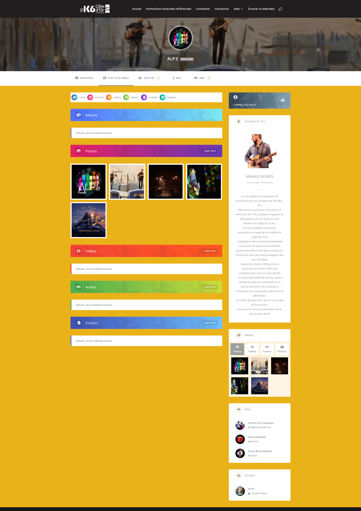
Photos (99, 97)
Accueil (136, 9)
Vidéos (117, 97)
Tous (82, 97)
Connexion (203, 9)
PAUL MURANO (257, 437)
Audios (135, 97)
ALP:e (251, 488)
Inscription (222, 9)
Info (178, 78)
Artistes (151, 78)
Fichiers (153, 97)
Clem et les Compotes (261, 423)
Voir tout (210, 150)
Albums (171, 97)
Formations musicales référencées (168, 9)
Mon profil (87, 78)
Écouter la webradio (261, 9)
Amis (204, 78)
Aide (237, 9)
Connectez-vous (245, 104)
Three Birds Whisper (260, 451)
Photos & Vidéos (118, 78)
